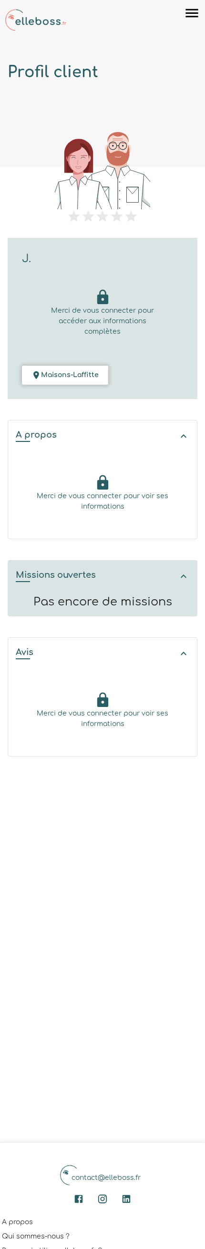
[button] (102, 435)
